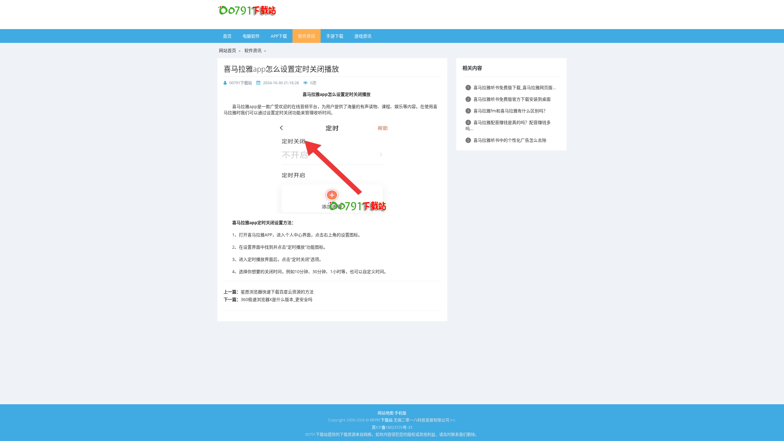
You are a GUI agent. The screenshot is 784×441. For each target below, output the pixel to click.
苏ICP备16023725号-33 (392, 427)
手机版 (400, 413)
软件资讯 (306, 36)
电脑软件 (251, 36)
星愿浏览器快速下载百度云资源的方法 (277, 292)
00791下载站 (240, 82)
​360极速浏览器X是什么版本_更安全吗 (276, 299)
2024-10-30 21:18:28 (281, 82)
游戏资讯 (362, 36)
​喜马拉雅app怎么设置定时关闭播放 (281, 69)
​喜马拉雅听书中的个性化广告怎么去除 (506, 140)
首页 (227, 36)
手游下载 (334, 36)
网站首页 (227, 50)
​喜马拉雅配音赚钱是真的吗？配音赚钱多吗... (508, 125)
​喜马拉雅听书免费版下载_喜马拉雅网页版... (511, 87)
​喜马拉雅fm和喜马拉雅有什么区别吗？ (507, 111)
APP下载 (279, 36)
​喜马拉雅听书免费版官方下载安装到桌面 (509, 99)
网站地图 (386, 413)
